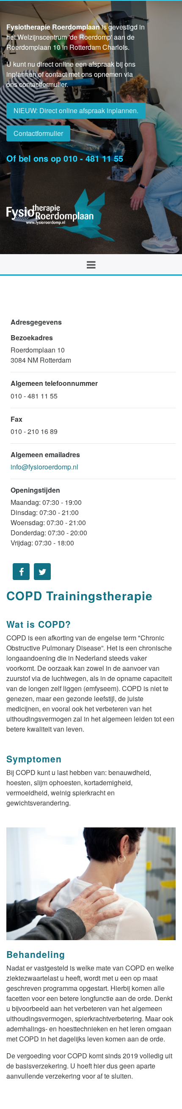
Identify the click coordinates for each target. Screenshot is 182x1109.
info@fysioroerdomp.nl (44, 467)
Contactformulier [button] (38, 133)
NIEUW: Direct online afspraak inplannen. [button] (76, 110)
